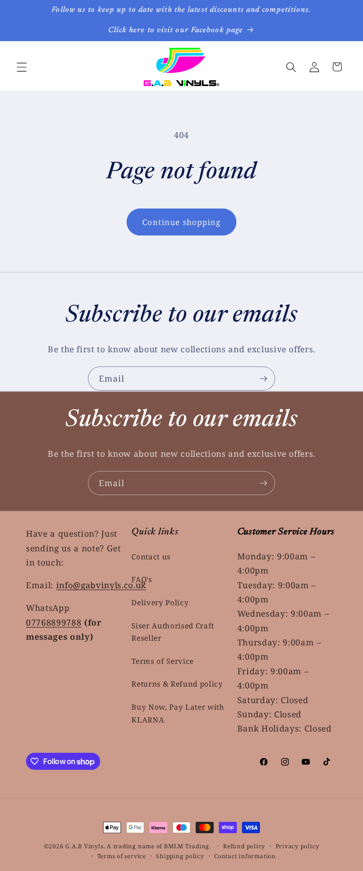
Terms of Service (162, 661)
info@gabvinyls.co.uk (101, 585)
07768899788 (53, 622)
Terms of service (121, 856)
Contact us (151, 557)
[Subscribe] (263, 378)
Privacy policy (298, 846)
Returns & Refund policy (177, 684)
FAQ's (141, 579)
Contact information (245, 856)
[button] (21, 66)
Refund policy (244, 846)
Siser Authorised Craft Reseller (172, 632)
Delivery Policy (160, 603)
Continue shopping (181, 222)
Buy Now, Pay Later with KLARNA (177, 713)
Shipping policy (180, 856)
